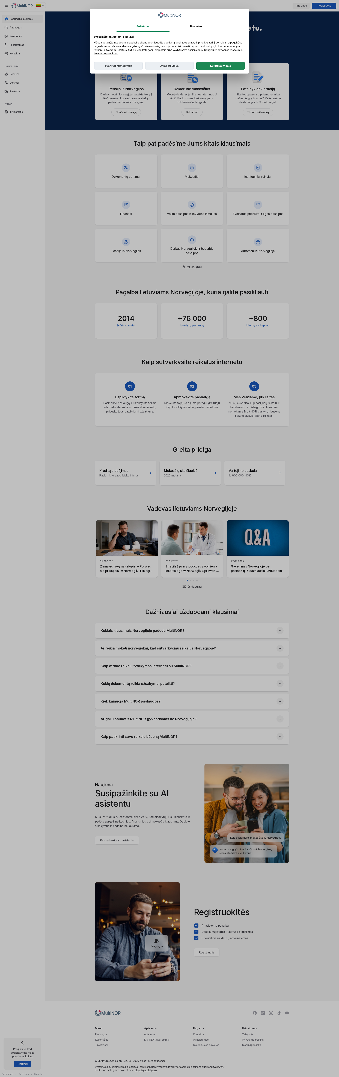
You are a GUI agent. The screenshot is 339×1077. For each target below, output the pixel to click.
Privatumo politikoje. (106, 53)
